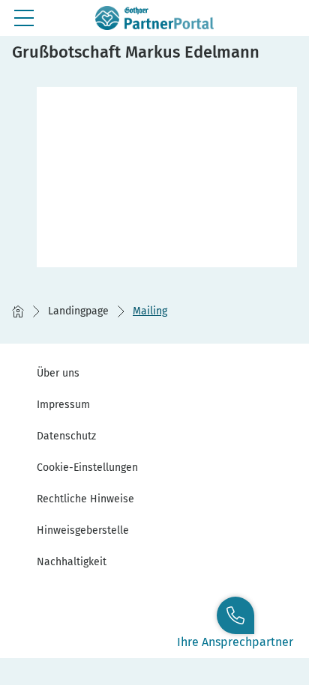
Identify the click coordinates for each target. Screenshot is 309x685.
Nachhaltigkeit (71, 561)
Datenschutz (66, 436)
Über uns (58, 373)
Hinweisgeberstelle (83, 530)
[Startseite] (18, 311)
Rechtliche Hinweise (85, 499)
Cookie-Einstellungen (87, 467)
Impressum (63, 404)
